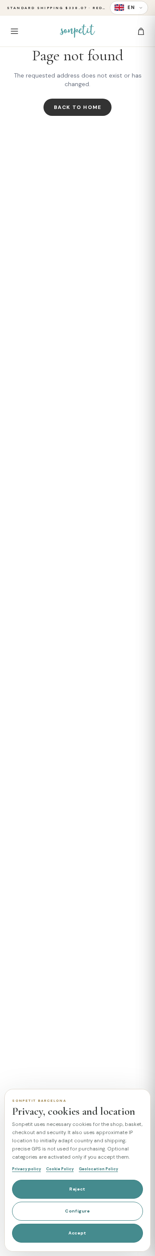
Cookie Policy (60, 1169)
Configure (77, 1211)
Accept (77, 1233)
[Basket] (141, 31)
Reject (77, 1189)
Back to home (77, 107)
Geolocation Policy (98, 1169)
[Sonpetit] (77, 31)
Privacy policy (26, 1169)
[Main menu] (14, 31)
